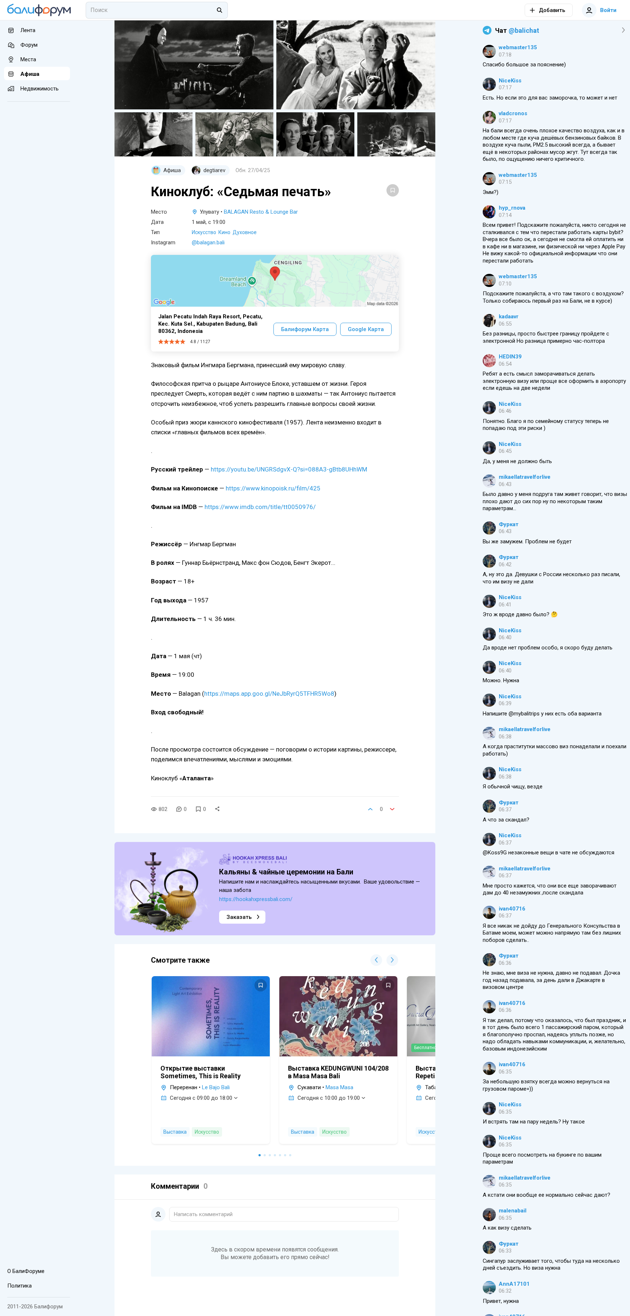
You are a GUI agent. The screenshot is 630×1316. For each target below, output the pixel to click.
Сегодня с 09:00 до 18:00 (201, 1098)
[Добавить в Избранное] (392, 190)
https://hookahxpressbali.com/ (255, 899)
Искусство (204, 232)
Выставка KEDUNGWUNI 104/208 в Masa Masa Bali (338, 1072)
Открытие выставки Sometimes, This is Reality (200, 1072)
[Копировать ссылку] (217, 809)
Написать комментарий (203, 1214)
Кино (224, 232)
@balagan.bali (208, 242)
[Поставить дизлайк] (392, 809)
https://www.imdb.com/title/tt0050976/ (260, 507)
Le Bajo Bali (216, 1087)
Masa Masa (339, 1087)
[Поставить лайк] (370, 809)
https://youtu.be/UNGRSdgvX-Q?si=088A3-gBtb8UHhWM (289, 469)
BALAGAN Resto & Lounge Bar (261, 212)
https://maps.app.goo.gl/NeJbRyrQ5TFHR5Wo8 (269, 693)
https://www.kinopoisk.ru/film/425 (273, 488)
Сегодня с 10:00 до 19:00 (329, 1098)
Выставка (175, 1132)
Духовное (245, 232)
